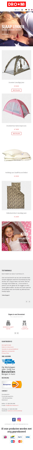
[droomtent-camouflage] (4, 52)
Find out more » (22, 242)
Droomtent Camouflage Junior (16, 82)
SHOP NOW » (5, 34)
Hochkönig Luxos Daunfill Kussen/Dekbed (16, 173)
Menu (18, 10)
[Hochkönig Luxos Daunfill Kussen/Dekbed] (16, 155)
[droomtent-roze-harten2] (28, 95)
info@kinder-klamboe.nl (11, 405)
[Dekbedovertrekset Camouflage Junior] (16, 195)
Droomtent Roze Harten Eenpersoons (16, 126)
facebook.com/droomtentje (14, 411)
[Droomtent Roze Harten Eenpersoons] (16, 108)
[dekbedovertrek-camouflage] (28, 183)
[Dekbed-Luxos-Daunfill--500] (4, 142)
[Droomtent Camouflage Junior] (16, 65)
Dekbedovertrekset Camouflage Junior (16, 213)
